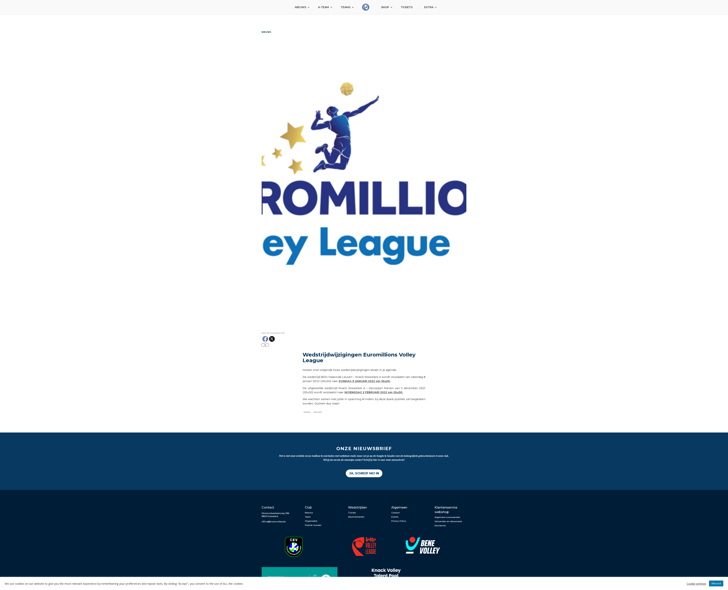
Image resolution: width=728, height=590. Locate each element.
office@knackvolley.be (274, 521)
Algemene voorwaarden (447, 517)
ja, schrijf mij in (364, 473)
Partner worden (313, 525)
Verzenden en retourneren (448, 521)
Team (308, 517)
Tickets (407, 7)
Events (394, 517)
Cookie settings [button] (696, 583)
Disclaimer (440, 525)
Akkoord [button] (716, 583)
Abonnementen (356, 517)
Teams (345, 7)
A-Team (323, 7)
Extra (428, 7)
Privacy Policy (398, 521)
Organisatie (311, 521)
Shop (385, 7)
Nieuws (300, 7)
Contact (395, 512)
